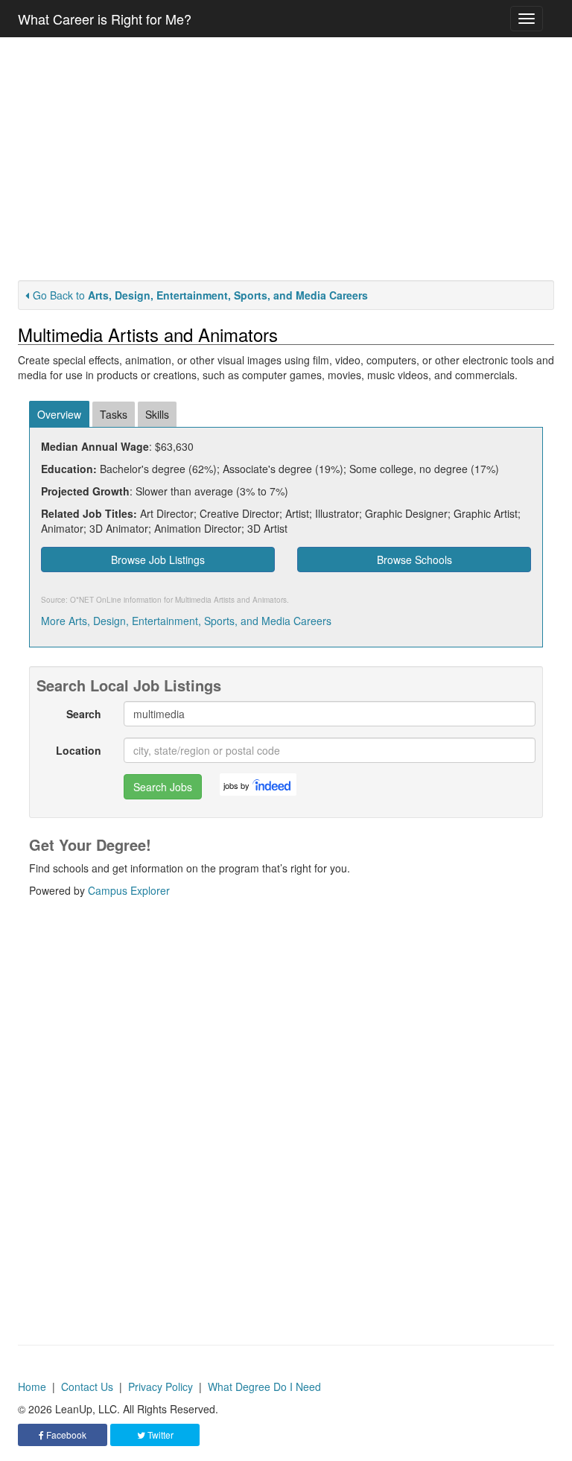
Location (78, 750)
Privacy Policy (160, 1386)
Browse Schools (414, 559)
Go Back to (200, 295)
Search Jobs (162, 786)
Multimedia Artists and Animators (231, 600)
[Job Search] (272, 784)
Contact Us (87, 1386)
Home (32, 1386)
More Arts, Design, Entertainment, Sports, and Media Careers (186, 620)
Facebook (65, 1434)
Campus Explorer (129, 890)
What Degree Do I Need (264, 1386)
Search (83, 713)
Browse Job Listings (158, 559)
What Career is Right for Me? (104, 18)
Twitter (159, 1434)
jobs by (236, 785)
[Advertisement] (286, 158)
